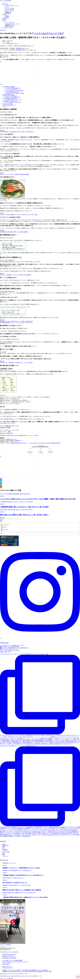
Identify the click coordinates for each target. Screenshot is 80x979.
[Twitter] (40, 481)
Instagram (14, 958)
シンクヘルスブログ (9, 22)
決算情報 (4, 970)
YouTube (14, 956)
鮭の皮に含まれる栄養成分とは (10, 95)
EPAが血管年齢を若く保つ (12, 91)
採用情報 (4, 18)
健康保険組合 (8, 13)
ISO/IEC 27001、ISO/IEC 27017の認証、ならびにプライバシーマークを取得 (19, 976)
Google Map (15, 951)
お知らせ (4, 19)
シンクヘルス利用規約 (43, 970)
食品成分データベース (11, 439)
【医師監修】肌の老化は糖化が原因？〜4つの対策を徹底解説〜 (14, 231)
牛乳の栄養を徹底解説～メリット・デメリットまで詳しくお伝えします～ (16, 322)
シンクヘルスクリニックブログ (12, 23)
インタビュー (5, 856)
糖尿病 (4, 844)
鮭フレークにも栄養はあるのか (13, 97)
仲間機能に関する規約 (7, 971)
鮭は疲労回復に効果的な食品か (10, 98)
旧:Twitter (11, 955)
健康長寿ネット (18, 440)
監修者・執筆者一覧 (9, 26)
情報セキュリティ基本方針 (23, 970)
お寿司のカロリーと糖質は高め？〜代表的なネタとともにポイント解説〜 (16, 362)
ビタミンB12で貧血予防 (11, 89)
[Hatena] (40, 483)
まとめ (4, 106)
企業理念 (7, 17)
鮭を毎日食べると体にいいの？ (10, 101)
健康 (3, 854)
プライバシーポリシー (12, 970)
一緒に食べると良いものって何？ (13, 99)
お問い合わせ (3, 30)
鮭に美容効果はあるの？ (8, 94)
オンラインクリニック (7, 27)
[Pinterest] (40, 487)
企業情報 (16, 960)
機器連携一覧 (8, 12)
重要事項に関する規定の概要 (44, 971)
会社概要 (7, 15)
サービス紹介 (5, 4)
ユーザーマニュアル (9, 10)
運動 (3, 846)
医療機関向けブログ (9, 25)
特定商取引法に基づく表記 (19, 971)
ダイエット (5, 850)
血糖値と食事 (5, 845)
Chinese (7, 964)
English (4, 964)
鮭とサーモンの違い (7, 103)
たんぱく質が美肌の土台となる (13, 87)
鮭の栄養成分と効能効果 (8, 86)
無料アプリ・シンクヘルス (19, 421)
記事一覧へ (2, 517)
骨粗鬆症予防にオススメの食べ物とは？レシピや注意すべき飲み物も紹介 (16, 321)
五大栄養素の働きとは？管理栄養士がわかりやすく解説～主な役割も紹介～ (17, 131)
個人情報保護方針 (33, 970)
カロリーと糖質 (6, 852)
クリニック (11, 960)
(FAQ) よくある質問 (9, 9)
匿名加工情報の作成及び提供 (31, 971)
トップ (4, 2)
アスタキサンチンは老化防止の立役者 (14, 93)
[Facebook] (40, 479)
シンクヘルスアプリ (9, 8)
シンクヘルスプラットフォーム (12, 5)
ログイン (7, 6)
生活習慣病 (5, 849)
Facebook (14, 954)
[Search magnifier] (1, 520)
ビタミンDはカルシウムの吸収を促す (14, 90)
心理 (3, 848)
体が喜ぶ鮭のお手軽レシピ (9, 104)
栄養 (8, 42)
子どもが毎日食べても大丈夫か (13, 102)
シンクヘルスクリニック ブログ (49, 33)
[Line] (40, 485)
